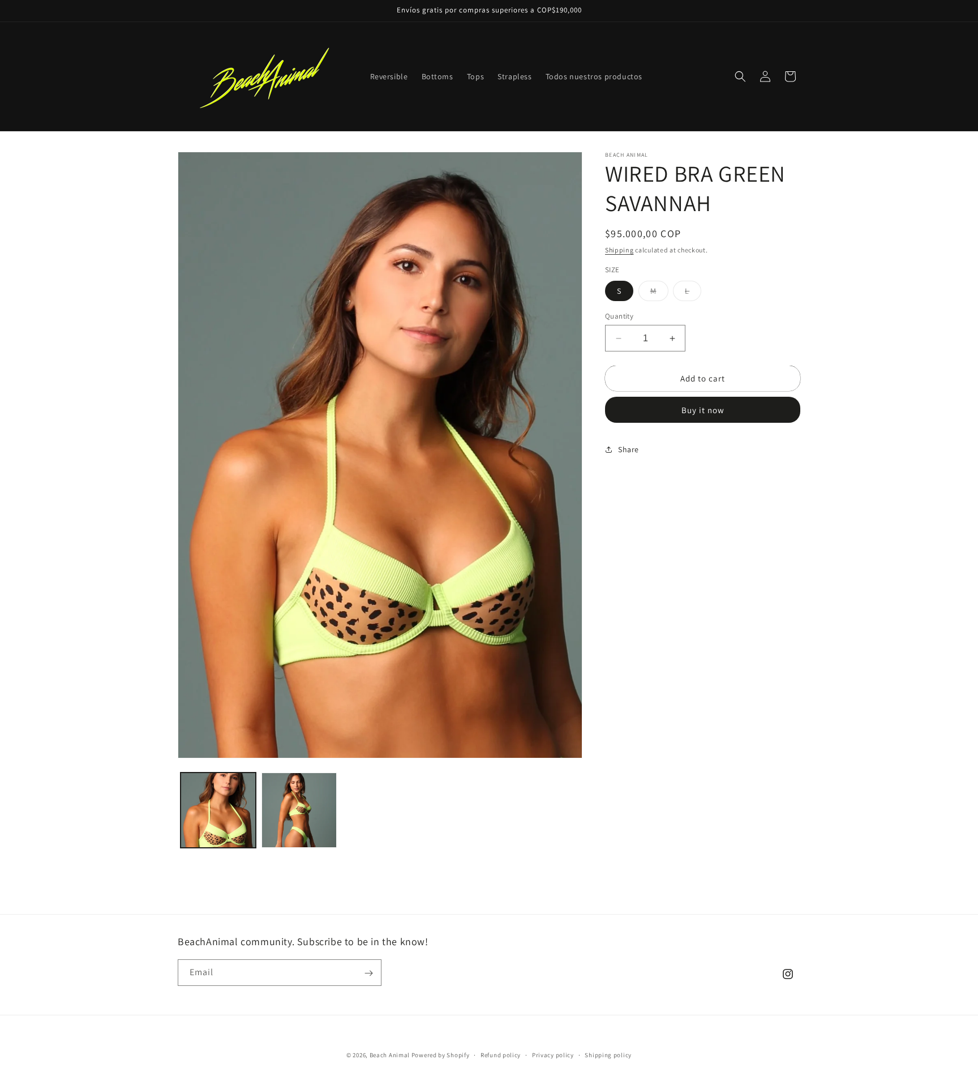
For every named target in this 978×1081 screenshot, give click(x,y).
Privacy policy (553, 1054)
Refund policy (501, 1054)
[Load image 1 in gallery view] (218, 810)
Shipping (619, 250)
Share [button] (628, 449)
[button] (740, 76)
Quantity (619, 316)
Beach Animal (390, 1055)
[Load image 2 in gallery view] (299, 810)
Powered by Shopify (440, 1055)
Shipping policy (608, 1054)
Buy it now (702, 410)
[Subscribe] (368, 973)
